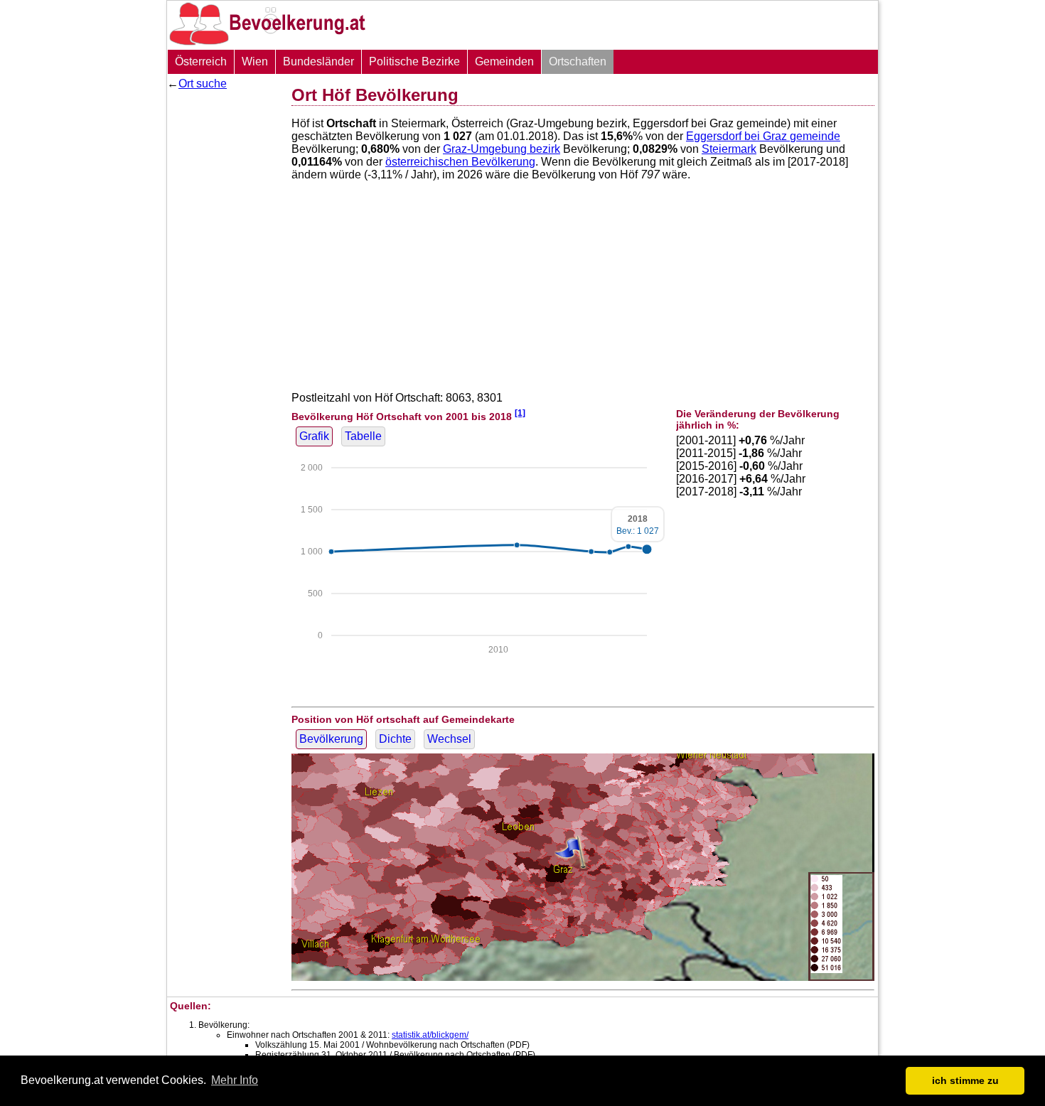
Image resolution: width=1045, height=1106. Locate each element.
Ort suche (202, 83)
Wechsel (449, 739)
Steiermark (729, 149)
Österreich (201, 61)
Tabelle (363, 436)
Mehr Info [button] (234, 1080)
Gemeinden (504, 61)
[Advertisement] (224, 309)
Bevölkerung (331, 739)
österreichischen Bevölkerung (460, 162)
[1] (520, 412)
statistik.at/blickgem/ (430, 1035)
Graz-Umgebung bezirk (501, 149)
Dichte (395, 739)
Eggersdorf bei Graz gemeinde (763, 136)
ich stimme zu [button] (965, 1080)
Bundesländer (318, 61)
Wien (255, 61)
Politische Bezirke (414, 61)
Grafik (314, 436)
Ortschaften (577, 61)
